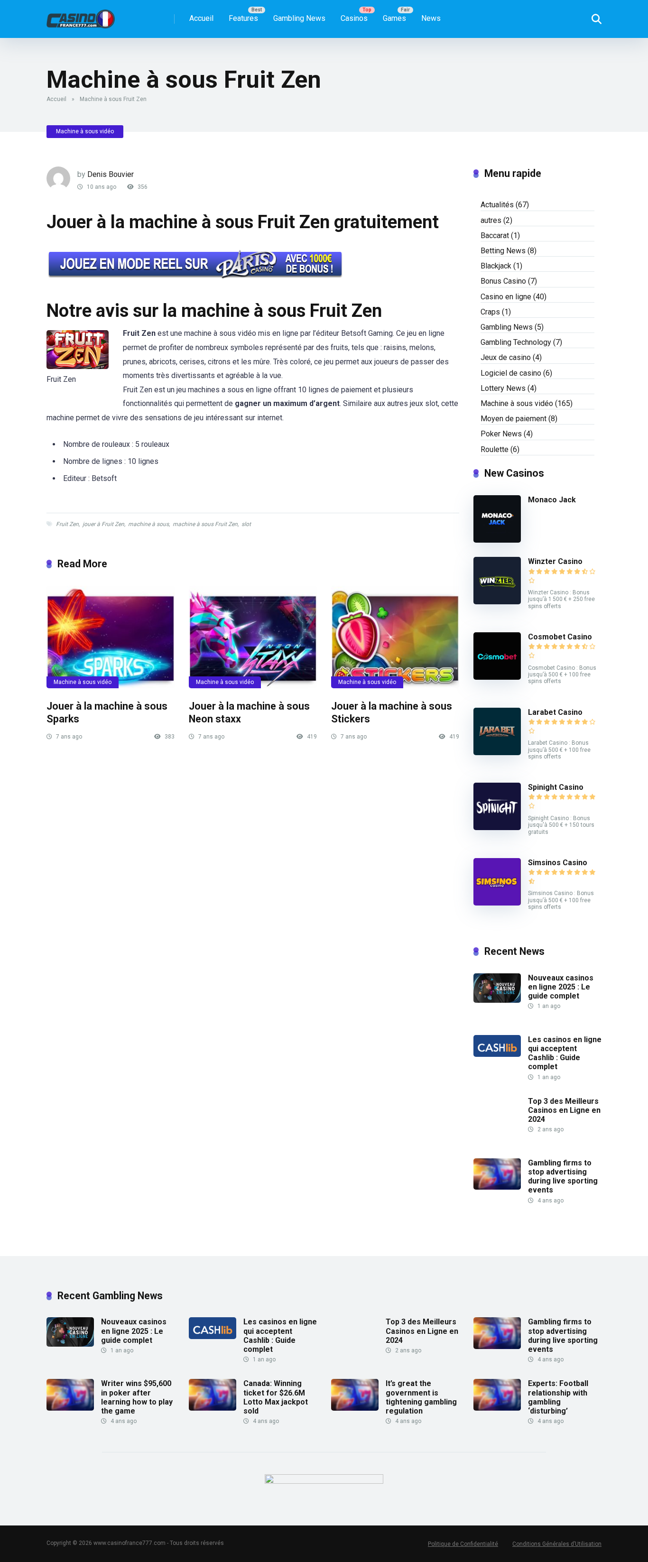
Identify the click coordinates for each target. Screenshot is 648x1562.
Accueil (201, 18)
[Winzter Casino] (497, 601)
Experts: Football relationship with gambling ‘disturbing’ (558, 1397)
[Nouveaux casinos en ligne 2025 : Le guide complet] (497, 1000)
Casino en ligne (506, 296)
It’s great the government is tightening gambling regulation (421, 1397)
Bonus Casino (503, 281)
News (431, 18)
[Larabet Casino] (497, 752)
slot (246, 524)
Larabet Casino (555, 712)
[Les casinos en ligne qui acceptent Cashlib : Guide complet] (497, 1054)
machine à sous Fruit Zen (205, 524)
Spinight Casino (555, 787)
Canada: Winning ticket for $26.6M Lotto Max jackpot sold (275, 1397)
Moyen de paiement (513, 418)
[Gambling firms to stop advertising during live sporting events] (497, 1187)
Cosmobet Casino (560, 636)
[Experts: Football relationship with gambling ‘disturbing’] (497, 1408)
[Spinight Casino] (497, 827)
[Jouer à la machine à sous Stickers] (395, 637)
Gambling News (299, 18)
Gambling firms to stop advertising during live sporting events (563, 1176)
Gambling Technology (516, 342)
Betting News (503, 250)
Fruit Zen (67, 524)
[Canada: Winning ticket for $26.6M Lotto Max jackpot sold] (212, 1408)
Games (394, 18)
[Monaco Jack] (497, 540)
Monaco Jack (552, 499)
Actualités (497, 204)
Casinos (354, 18)
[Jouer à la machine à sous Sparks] (110, 637)
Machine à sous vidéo (85, 131)
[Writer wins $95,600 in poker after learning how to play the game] (70, 1408)
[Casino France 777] (80, 15)
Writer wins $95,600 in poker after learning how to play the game (137, 1397)
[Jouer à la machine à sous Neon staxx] (253, 637)
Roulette (495, 449)
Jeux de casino (506, 357)
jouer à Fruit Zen (103, 524)
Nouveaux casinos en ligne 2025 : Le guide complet (560, 986)
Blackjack (496, 265)
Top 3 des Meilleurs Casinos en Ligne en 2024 (564, 1110)
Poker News (501, 433)
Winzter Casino (555, 561)
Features (243, 18)
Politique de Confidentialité (463, 1544)
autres (491, 220)
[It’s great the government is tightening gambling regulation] (355, 1408)
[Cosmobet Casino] (497, 677)
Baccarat (495, 235)
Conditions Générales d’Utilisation (557, 1544)
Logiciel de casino (511, 373)
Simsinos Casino (557, 862)
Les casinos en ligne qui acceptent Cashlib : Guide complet (565, 1053)
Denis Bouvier (110, 174)
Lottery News (503, 388)
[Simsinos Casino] (497, 902)
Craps (490, 311)
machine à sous (148, 524)
